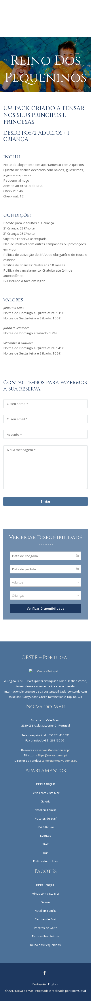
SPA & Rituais (45, 827)
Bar (45, 853)
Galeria (46, 801)
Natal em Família (46, 810)
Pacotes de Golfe (45, 928)
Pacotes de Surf (45, 818)
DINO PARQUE (45, 784)
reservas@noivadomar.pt (52, 750)
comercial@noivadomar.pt (59, 761)
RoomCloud (78, 991)
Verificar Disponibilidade (45, 608)
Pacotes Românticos (45, 936)
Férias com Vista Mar (45, 793)
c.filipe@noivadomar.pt (51, 755)
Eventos (45, 836)
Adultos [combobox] (17, 582)
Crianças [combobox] (18, 595)
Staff (45, 844)
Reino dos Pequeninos (45, 945)
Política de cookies (45, 861)
